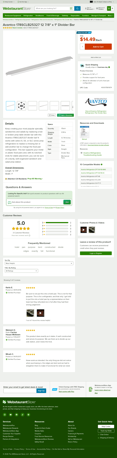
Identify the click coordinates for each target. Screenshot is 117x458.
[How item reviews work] (29, 235)
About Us (71, 425)
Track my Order (106, 431)
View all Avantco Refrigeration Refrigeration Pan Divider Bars (96, 112)
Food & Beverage (53, 15)
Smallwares (40, 15)
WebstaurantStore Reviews (44, 439)
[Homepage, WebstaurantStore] (17, 8)
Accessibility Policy (43, 449)
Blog (36, 425)
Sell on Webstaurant (75, 439)
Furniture (85, 15)
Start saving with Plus (66, 391)
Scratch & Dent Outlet (42, 428)
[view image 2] (92, 229)
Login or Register (96, 253)
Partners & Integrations (11, 439)
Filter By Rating (10, 268)
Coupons (38, 434)
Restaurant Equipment (13, 15)
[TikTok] (22, 414)
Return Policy (72, 442)
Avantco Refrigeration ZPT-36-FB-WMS (93, 169)
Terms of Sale (7, 449)
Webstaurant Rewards (10, 428)
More (110, 15)
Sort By (7, 260)
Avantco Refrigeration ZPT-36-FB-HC (93, 173)
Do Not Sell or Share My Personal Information (68, 449)
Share (53, 115)
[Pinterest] (28, 414)
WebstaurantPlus (9, 425)
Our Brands (72, 428)
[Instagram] (5, 414)
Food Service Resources (43, 436)
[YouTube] (10, 414)
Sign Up (41, 391)
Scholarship (72, 436)
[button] (10, 105)
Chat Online (104, 434)
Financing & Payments (76, 434)
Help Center (9, 2)
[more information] (109, 67)
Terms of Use (49, 207)
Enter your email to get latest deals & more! (23, 387)
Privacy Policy (60, 207)
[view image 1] (30, 313)
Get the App (23, 2)
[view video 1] (83, 229)
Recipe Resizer (8, 436)
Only (81, 36)
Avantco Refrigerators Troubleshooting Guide (97, 154)
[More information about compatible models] (101, 164)
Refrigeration (28, 15)
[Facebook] (16, 414)
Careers (71, 431)
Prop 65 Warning (34, 179)
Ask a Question (66, 115)
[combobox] (54, 8)
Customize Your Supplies (11, 434)
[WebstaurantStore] (31, 402)
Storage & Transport (98, 15)
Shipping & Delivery (107, 438)
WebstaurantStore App (11, 431)
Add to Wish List (96, 57)
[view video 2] (40, 313)
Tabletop (65, 15)
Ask (67, 202)
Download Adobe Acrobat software (98, 145)
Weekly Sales (39, 431)
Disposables (75, 15)
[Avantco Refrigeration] (96, 102)
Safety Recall (39, 442)
